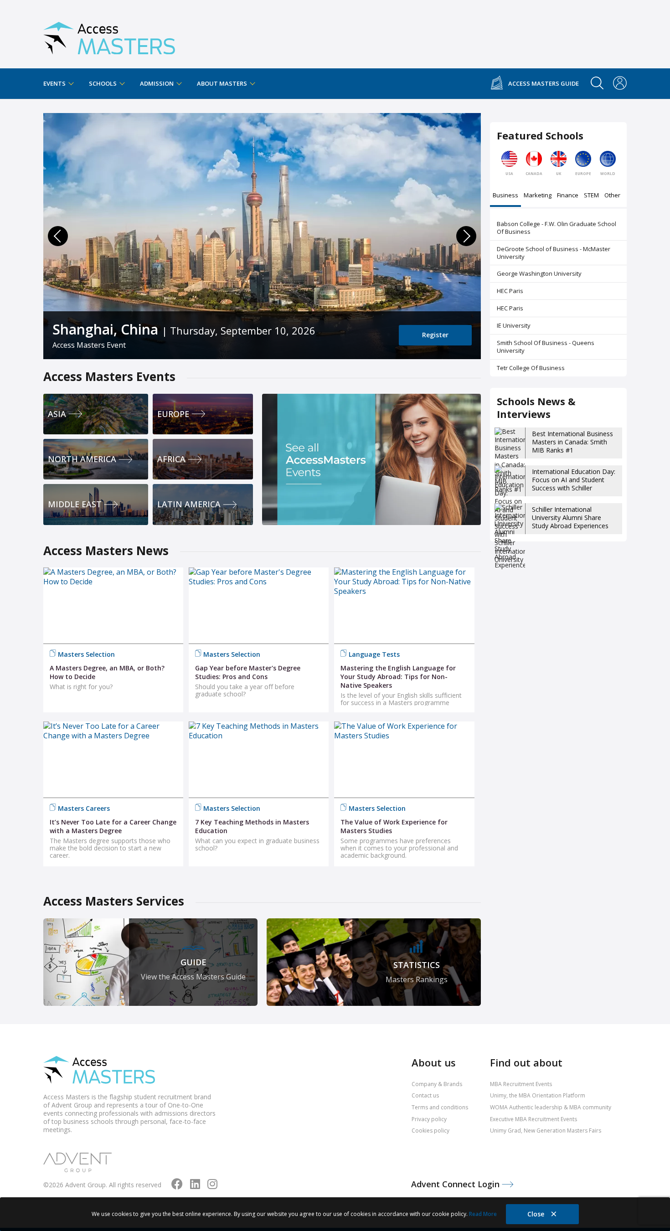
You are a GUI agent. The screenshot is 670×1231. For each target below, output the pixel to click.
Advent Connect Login (456, 1184)
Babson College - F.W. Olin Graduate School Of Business (556, 228)
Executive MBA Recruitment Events (533, 1119)
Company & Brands (437, 1084)
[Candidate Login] (620, 84)
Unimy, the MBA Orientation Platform (537, 1095)
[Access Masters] (109, 34)
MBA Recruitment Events (521, 1084)
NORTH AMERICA (82, 458)
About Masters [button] (222, 83)
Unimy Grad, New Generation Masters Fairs (545, 1130)
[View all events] (371, 459)
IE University (514, 325)
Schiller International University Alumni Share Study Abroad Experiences (570, 517)
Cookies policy (430, 1130)
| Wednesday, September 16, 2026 (174, 329)
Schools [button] (103, 83)
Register (435, 334)
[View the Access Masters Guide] (150, 962)
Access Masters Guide (543, 84)
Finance (567, 195)
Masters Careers (84, 808)
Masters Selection (86, 654)
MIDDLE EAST (75, 504)
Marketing (537, 195)
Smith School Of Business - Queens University (545, 347)
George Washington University (539, 273)
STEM (591, 195)
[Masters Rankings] (374, 962)
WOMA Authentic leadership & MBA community (550, 1107)
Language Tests (374, 654)
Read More (483, 1214)
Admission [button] (157, 83)
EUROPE (173, 413)
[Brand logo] (99, 1071)
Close (536, 1214)
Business (505, 195)
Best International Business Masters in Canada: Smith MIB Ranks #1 (572, 441)
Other (612, 195)
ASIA (57, 413)
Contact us (425, 1095)
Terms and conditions (440, 1107)
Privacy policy (429, 1119)
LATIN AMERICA (189, 504)
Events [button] (55, 83)
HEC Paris (510, 291)
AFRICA (171, 458)
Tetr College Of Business (531, 368)
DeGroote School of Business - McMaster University (553, 253)
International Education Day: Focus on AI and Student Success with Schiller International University (573, 484)
